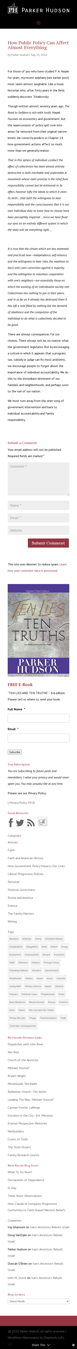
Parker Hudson (20, 55)
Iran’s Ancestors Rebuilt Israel (49, 1227)
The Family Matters (21, 913)
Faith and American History (25, 858)
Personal (13, 882)
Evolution (59, 954)
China (38, 938)
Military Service (33, 986)
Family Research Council (23, 1155)
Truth (63, 1017)
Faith (11, 850)
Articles (13, 842)
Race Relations (17, 1002)
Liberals (60, 978)
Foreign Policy (51, 962)
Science (12, 906)
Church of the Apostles (23, 1060)
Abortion (13, 938)
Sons (12, 1009)
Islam (40, 978)
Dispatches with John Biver (25, 1044)
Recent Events (36, 1002)
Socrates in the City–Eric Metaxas (30, 1115)
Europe (46, 954)
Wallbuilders (16, 1131)
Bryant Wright (17, 1076)
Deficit (54, 946)
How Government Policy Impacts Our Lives (36, 866)
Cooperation (16, 946)
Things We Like (17, 1017)
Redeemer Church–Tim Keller (27, 1092)
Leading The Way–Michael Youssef (31, 1100)
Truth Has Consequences (22, 1025)
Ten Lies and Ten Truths (41, 1009)
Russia (51, 1002)
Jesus (50, 978)
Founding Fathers (18, 970)
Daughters (32, 946)
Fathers (36, 962)
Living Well (15, 986)
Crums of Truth (18, 1139)
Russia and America (20, 898)
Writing (12, 921)
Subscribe (14, 752)
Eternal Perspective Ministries (27, 1123)
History (29, 978)
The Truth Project (19, 1147)
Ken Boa (13, 1052)
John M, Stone (17, 1278)
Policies (13, 994)
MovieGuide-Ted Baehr (22, 1084)
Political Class (29, 994)
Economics (15, 954)
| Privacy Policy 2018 (21, 803)
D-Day (12, 1188)
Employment (32, 954)
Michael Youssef (18, 1068)
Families (23, 962)
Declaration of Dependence (26, 1180)
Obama (59, 986)
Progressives (48, 994)
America (26, 938)
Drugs (64, 946)
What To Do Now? (20, 1172)
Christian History (54, 938)
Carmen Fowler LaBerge (24, 1107)
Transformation (48, 1017)
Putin (61, 994)
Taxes (22, 1009)
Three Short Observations (25, 1196)
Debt (44, 946)
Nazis (48, 986)
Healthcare (15, 978)
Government (51, 970)
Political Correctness (21, 890)
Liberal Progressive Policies (26, 874)
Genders (36, 970)
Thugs (32, 1017)
